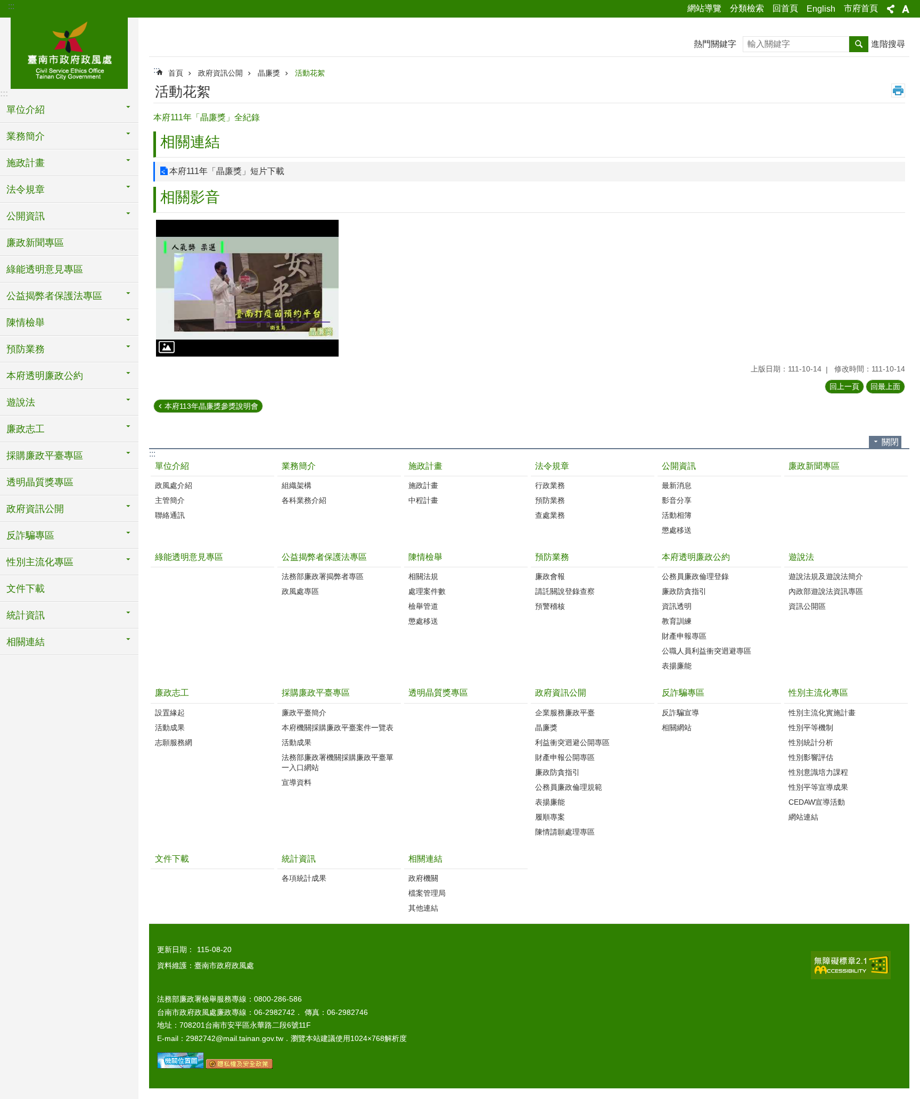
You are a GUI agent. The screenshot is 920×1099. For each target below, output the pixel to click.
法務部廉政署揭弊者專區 (323, 576)
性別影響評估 (810, 757)
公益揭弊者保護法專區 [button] (54, 296)
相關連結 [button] (25, 642)
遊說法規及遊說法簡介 (825, 576)
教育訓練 (677, 621)
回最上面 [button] (885, 386)
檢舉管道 (423, 606)
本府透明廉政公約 (696, 556)
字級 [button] (905, 9)
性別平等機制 (810, 727)
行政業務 (550, 485)
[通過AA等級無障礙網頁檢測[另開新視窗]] (851, 965)
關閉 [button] (890, 442)
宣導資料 (296, 782)
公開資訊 (679, 465)
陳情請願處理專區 (565, 832)
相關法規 (423, 576)
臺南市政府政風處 (69, 51)
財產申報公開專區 (565, 757)
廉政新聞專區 (35, 242)
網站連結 (803, 817)
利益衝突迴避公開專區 (572, 742)
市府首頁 (861, 8)
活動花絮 (310, 73)
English (821, 8)
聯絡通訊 (170, 515)
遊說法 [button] (20, 402)
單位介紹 (172, 465)
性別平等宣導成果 (818, 787)
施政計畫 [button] (25, 163)
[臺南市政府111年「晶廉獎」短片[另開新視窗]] (247, 288)
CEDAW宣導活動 (816, 802)
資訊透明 (677, 606)
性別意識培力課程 (818, 772)
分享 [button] (890, 9)
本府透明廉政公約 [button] (44, 375)
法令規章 (552, 465)
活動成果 (170, 727)
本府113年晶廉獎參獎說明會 (211, 406)
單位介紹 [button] (25, 109)
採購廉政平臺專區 (316, 692)
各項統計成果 (304, 878)
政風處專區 (300, 591)
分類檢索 (747, 8)
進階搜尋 (888, 43)
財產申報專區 (684, 636)
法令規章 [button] (25, 189)
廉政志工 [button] (25, 429)
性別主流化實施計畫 (822, 712)
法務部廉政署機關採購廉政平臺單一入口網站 (337, 762)
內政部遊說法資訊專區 (825, 591)
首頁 (175, 73)
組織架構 (296, 485)
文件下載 (25, 588)
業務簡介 (299, 465)
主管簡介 (170, 500)
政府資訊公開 (220, 73)
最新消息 (677, 485)
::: (11, 6)
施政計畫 (425, 465)
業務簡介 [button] (25, 136)
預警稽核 (550, 606)
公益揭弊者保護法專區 (324, 556)
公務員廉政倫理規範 (568, 787)
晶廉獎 (269, 73)
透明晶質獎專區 (39, 482)
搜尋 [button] (858, 44)
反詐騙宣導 (680, 712)
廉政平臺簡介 (304, 712)
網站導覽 (704, 8)
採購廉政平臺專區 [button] (44, 455)
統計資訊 (299, 858)
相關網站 (677, 727)
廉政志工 (172, 692)
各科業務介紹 (304, 500)
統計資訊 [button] (25, 615)
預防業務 (550, 500)
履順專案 (550, 817)
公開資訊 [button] (25, 216)
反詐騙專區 (683, 692)
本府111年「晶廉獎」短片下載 (226, 171)
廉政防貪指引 (684, 591)
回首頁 (785, 8)
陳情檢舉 (425, 556)
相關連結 (425, 858)
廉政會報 (550, 576)
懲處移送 (677, 530)
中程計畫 (423, 500)
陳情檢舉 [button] (25, 322)
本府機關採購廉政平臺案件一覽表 (337, 727)
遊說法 (801, 556)
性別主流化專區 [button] (39, 562)
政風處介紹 (173, 485)
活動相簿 (677, 515)
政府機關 (423, 878)
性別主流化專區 (818, 692)
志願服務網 (173, 742)
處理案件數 (427, 591)
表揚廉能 (677, 666)
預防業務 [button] (25, 349)
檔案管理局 (427, 893)
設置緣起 (170, 712)
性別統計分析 (810, 742)
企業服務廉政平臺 (565, 712)
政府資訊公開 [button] (35, 508)
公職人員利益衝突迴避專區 (706, 651)
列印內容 (898, 90)
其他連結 (423, 908)
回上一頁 (844, 386)
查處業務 (550, 515)
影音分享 (677, 500)
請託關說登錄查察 (565, 591)
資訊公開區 (807, 606)
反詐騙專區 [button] (30, 535)
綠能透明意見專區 (44, 269)
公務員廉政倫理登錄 (695, 576)
